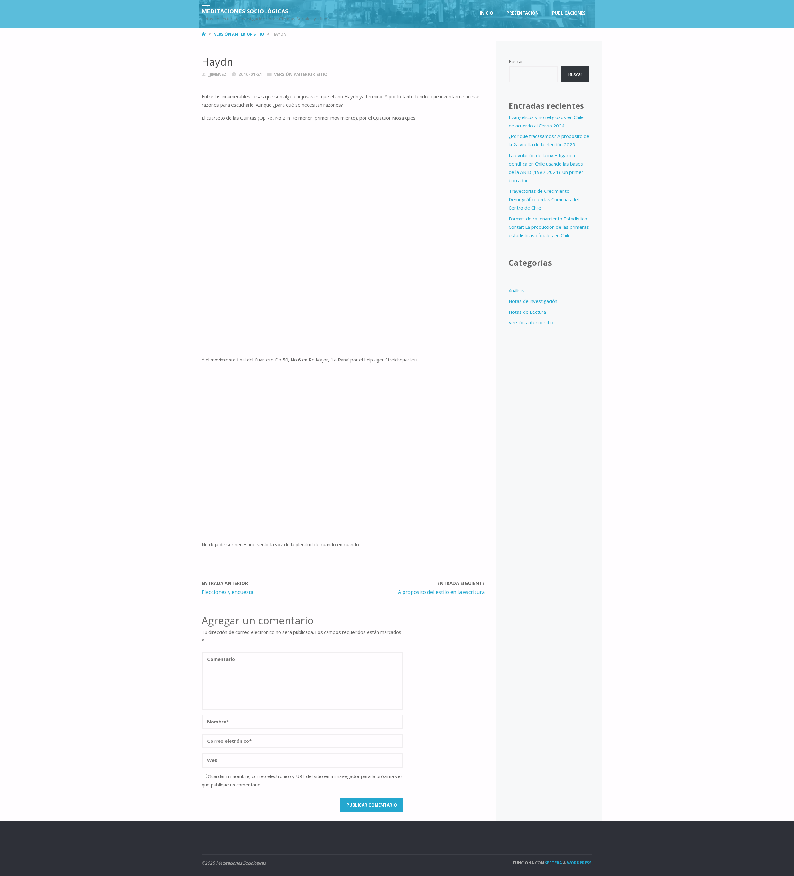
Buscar (516, 61)
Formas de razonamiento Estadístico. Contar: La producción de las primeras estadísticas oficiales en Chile (549, 226)
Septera (553, 862)
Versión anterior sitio (239, 34)
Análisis (516, 290)
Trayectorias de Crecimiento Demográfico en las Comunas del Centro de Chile (544, 199)
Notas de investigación (533, 301)
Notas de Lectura (527, 312)
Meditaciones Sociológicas (245, 11)
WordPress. (579, 862)
